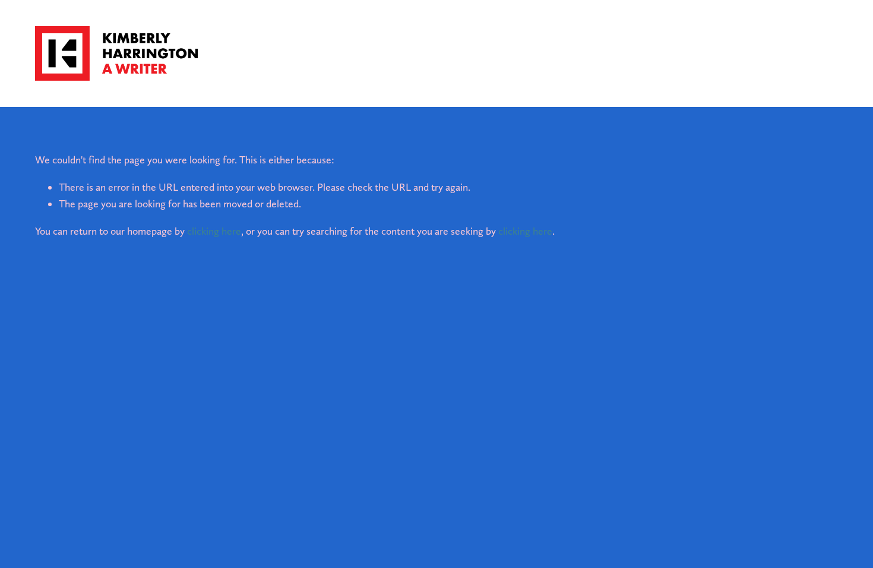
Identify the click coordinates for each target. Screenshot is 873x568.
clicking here (214, 231)
